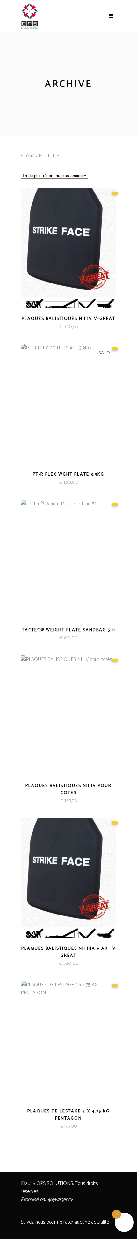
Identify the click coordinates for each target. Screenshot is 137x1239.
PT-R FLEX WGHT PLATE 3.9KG (68, 474)
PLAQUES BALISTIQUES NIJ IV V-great (68, 319)
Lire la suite (53, 482)
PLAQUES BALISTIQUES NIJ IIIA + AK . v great (68, 952)
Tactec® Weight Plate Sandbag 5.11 (68, 630)
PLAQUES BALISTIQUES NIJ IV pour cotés (68, 789)
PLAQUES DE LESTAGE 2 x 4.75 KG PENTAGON (68, 1115)
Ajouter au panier (46, 327)
